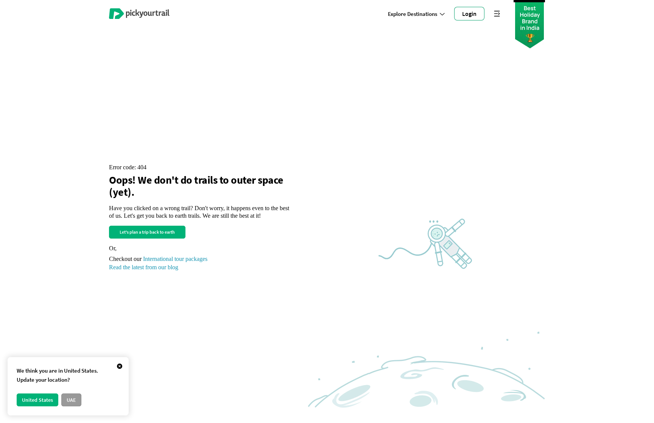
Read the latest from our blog (143, 267)
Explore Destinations (412, 14)
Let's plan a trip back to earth (147, 232)
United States (37, 399)
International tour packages (175, 259)
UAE (71, 399)
